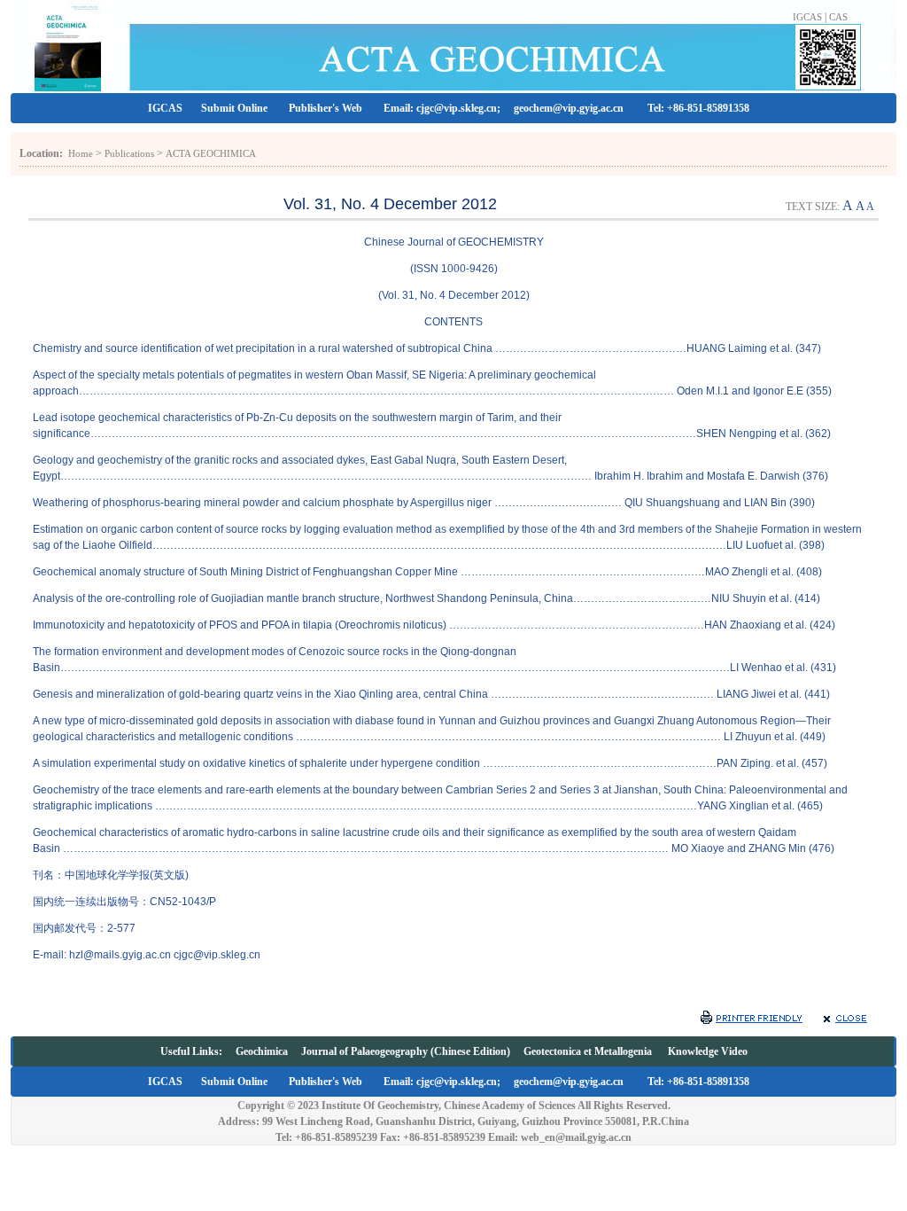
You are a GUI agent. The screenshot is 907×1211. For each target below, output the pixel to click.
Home (80, 153)
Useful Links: (198, 1051)
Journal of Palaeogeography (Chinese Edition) (405, 1051)
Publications (129, 153)
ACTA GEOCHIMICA (211, 153)
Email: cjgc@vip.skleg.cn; (443, 108)
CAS (838, 17)
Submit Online (234, 108)
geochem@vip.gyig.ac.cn (570, 108)
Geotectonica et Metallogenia (589, 1051)
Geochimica (262, 1051)
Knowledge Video (708, 1051)
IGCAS (807, 17)
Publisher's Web (325, 108)
